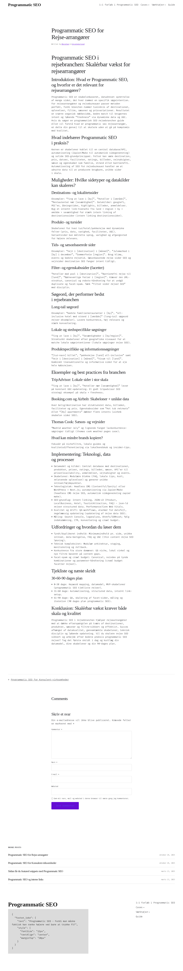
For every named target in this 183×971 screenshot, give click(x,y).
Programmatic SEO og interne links (25, 879)
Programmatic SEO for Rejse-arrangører (28, 854)
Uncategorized (78, 44)
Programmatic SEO (24, 4)
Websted (54, 786)
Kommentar (56, 729)
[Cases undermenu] (148, 4)
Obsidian (65, 44)
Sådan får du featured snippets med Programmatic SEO (35, 871)
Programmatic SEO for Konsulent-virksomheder (40, 679)
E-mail (55, 774)
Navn (54, 762)
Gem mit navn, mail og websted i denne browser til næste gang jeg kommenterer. (91, 798)
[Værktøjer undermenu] (165, 4)
